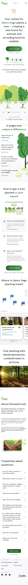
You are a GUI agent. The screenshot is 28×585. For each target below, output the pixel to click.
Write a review (14, 49)
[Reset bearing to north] (26, 295)
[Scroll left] (3, 112)
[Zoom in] (26, 291)
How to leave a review (12, 229)
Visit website (4, 565)
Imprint (16, 562)
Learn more (4, 140)
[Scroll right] (25, 112)
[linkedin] (6, 575)
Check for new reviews (15, 119)
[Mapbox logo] (3, 311)
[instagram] (10, 575)
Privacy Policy (18, 565)
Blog (2, 568)
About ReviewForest (7, 562)
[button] (18, 117)
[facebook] (2, 575)
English (15, 3)
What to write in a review (12, 244)
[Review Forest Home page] (4, 3)
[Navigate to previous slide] (1, 390)
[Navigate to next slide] (26, 390)
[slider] (14, 112)
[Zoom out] (26, 293)
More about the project (7, 334)
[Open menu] (26, 3)
